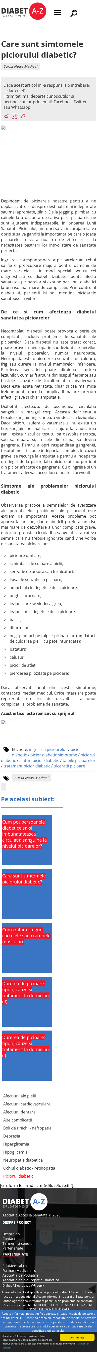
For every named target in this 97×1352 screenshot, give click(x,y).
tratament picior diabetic (26, 766)
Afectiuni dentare (19, 1112)
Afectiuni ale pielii (19, 1096)
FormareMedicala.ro (19, 1270)
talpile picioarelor (79, 760)
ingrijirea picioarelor (48, 749)
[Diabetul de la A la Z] (23, 12)
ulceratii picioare (69, 766)
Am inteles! (77, 1337)
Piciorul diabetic (18, 1176)
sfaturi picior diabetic (39, 760)
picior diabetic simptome (53, 755)
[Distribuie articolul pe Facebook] (14, 117)
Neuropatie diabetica (23, 1160)
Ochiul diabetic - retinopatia (29, 1168)
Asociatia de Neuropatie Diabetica (30, 1280)
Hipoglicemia (15, 1152)
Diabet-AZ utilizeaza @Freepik (23, 1285)
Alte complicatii (17, 1120)
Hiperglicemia (16, 1144)
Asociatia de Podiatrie (20, 1275)
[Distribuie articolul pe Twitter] (22, 117)
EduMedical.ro (14, 1265)
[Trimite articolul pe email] (5, 117)
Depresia (11, 1136)
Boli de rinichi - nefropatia (27, 1128)
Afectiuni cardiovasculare (26, 1104)
